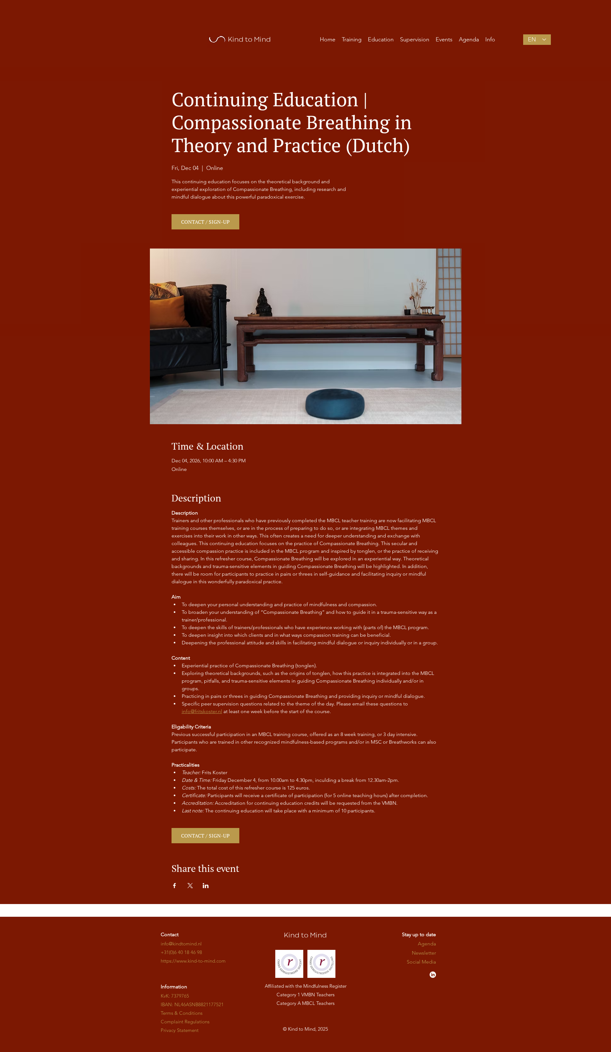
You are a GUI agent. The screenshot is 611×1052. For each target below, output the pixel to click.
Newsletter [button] (424, 953)
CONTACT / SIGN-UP (205, 221)
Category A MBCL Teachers (305, 1003)
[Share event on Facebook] (175, 885)
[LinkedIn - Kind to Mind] (433, 974)
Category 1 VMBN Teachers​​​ (305, 995)
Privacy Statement (180, 1030)
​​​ (193, 961)
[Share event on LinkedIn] (206, 885)
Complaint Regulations (185, 1022)
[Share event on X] (190, 885)
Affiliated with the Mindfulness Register (306, 986)
